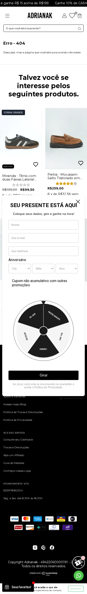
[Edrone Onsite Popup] (43, 297)
